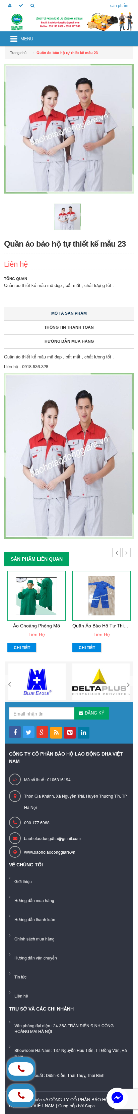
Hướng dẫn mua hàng (69, 341)
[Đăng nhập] (8, 6)
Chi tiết (22, 647)
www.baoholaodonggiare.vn (49, 852)
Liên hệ (21, 996)
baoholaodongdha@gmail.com (52, 838)
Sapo (90, 1105)
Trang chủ (18, 52)
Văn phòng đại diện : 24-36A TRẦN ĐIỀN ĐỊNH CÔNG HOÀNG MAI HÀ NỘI (64, 1028)
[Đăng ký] (20, 6)
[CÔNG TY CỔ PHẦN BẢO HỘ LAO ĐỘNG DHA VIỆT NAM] (69, 21)
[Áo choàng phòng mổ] (36, 595)
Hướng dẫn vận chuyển (35, 957)
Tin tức (20, 977)
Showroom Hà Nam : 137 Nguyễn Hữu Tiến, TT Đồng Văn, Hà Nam (70, 1053)
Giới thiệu (23, 881)
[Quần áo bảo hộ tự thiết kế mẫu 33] (101, 595)
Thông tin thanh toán (69, 327)
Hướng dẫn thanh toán (34, 919)
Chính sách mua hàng (34, 938)
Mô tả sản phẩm (69, 313)
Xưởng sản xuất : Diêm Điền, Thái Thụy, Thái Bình (59, 1075)
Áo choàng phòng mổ (36, 625)
